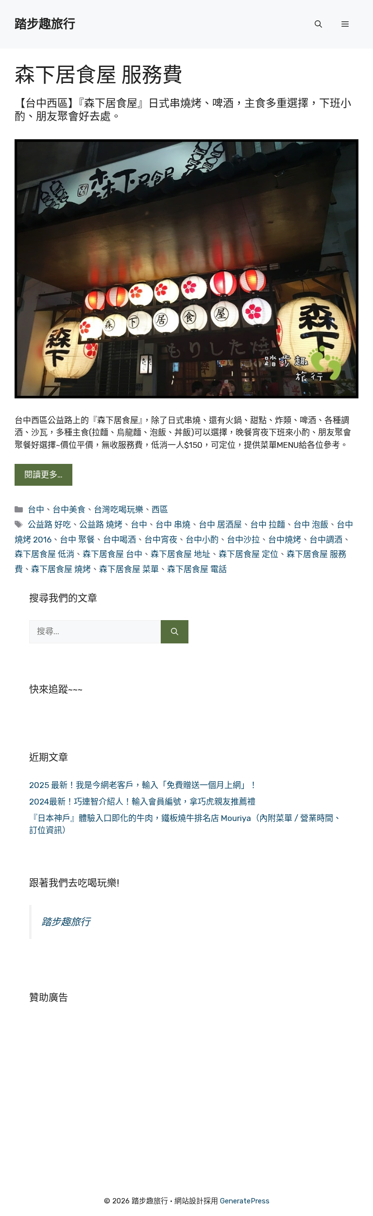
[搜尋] (174, 631)
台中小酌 (202, 539)
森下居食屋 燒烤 (61, 569)
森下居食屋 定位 (248, 554)
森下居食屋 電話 (197, 569)
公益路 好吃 (49, 524)
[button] (318, 24)
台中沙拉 (243, 539)
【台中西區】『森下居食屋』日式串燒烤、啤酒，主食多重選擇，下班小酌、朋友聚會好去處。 (183, 109)
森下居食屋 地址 (180, 554)
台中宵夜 (160, 539)
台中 (36, 509)
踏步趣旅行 (45, 24)
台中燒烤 (284, 539)
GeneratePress (245, 1201)
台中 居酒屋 (220, 524)
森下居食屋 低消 (44, 554)
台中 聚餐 (77, 539)
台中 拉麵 (267, 524)
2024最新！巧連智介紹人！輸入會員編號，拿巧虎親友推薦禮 (142, 801)
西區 (160, 509)
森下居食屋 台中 (112, 554)
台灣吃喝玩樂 (118, 509)
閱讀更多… (43, 474)
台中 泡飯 (310, 524)
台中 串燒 (172, 524)
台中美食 (68, 509)
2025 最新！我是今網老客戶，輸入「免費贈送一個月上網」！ (143, 785)
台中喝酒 (119, 539)
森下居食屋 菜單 (129, 569)
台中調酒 (325, 539)
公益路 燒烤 (100, 524)
